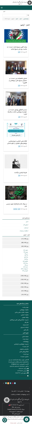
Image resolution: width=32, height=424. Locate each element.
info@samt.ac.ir (15, 364)
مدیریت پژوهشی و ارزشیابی (21, 344)
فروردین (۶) (25, 271)
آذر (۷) (26, 256)
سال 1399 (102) (24, 287)
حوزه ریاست (25, 307)
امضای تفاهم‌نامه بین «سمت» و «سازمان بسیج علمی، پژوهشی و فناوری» (18, 80)
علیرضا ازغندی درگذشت (20, 172)
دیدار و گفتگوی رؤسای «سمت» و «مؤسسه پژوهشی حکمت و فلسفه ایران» (17, 112)
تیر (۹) (26, 265)
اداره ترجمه (26, 325)
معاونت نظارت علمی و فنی (22, 312)
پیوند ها (27, 391)
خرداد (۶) (25, 267)
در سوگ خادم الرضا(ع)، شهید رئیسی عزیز (16, 205)
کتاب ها (14, 391)
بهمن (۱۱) (26, 252)
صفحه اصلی (25, 337)
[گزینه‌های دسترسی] (26, 419)
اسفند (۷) (25, 250)
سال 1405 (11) (24, 239)
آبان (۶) (26, 257)
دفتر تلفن (26, 330)
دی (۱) (26, 254)
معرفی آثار (25, 225)
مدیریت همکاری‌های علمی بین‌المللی (19, 320)
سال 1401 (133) (24, 279)
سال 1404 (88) (24, 243)
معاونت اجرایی (25, 315)
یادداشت (15, 209)
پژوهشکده (26, 342)
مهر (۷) (26, 259)
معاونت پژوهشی (24, 310)
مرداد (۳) (26, 263)
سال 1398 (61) (24, 291)
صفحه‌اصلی (26, 19)
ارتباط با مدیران (25, 327)
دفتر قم (27, 322)
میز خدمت (26, 354)
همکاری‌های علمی (24, 352)
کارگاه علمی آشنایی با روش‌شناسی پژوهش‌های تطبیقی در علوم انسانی (17, 142)
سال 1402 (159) (24, 276)
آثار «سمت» (25, 347)
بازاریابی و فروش (24, 349)
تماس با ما (20, 391)
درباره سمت (26, 339)
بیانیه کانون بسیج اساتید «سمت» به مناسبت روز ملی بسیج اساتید (17, 48)
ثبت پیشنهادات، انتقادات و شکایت (20, 394)
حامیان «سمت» (25, 357)
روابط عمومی (25, 317)
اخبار (21, 19)
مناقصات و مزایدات (24, 231)
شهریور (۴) (25, 261)
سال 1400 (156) (24, 283)
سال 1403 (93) (24, 246)
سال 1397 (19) (24, 295)
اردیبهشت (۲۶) (24, 269)
